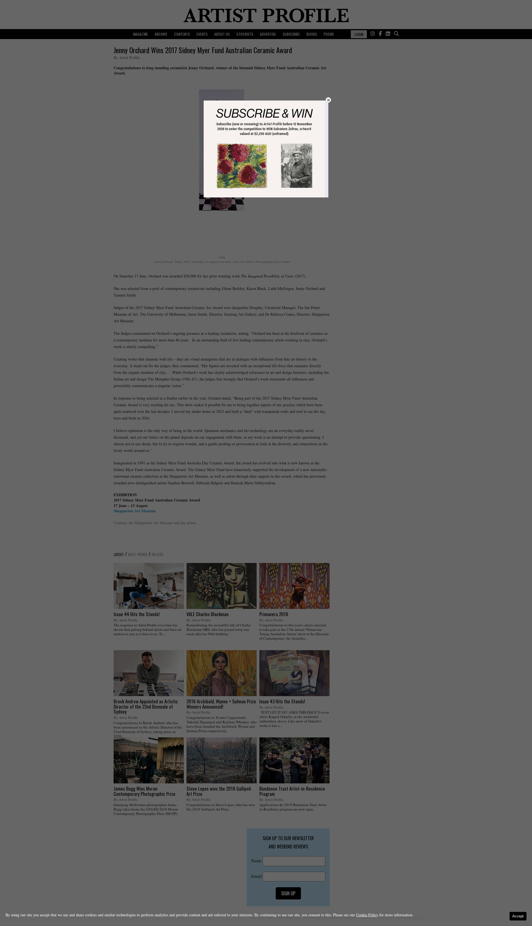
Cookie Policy (367, 914)
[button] (328, 100)
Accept (518, 916)
